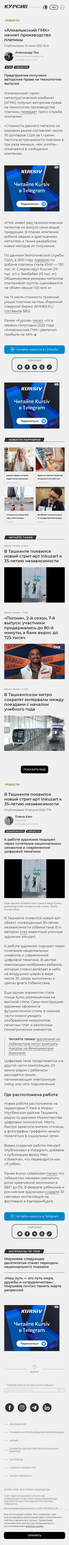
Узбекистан (21, 67)
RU (54, 7)
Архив (14, 1440)
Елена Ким (23, 816)
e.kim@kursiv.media (26, 823)
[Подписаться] (62, 1390)
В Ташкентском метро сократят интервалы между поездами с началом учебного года (34, 702)
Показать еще (34, 769)
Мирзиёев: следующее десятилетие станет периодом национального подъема (31, 1263)
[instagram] (22, 1407)
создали (52, 1192)
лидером (41, 260)
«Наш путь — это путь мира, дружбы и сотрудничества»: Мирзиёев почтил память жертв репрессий (32, 1284)
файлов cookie (34, 1526)
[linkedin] (47, 1407)
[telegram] (34, 1407)
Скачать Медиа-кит (23, 1467)
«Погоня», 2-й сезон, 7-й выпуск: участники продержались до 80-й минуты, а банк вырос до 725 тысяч (31, 628)
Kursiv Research (21, 1476)
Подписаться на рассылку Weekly (30, 1385)
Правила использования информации (37, 1432)
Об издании (18, 1424)
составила (13, 311)
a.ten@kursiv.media (26, 59)
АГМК (9, 67)
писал (38, 320)
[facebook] (9, 1407)
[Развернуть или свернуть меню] (62, 7)
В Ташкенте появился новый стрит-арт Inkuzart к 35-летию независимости (33, 556)
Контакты (16, 1459)
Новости (12, 20)
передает (29, 112)
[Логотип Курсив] (16, 6)
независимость (15, 831)
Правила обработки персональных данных (33, 1450)
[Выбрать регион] (45, 7)
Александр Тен (27, 52)
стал (23, 932)
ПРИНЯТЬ (34, 1535)
